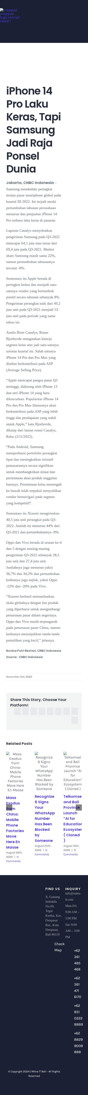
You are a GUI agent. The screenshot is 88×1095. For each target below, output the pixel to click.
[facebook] (70, 1068)
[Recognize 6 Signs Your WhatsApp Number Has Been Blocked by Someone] (44, 771)
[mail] (73, 1084)
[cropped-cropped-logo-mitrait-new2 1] (10, 10)
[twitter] (77, 1068)
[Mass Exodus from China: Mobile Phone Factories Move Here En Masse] (15, 772)
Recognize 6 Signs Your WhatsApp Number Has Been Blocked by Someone (45, 818)
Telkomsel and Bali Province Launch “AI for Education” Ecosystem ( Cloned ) (74, 818)
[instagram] (70, 1076)
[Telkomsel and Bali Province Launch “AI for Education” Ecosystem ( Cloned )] (72, 771)
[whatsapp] (77, 1076)
